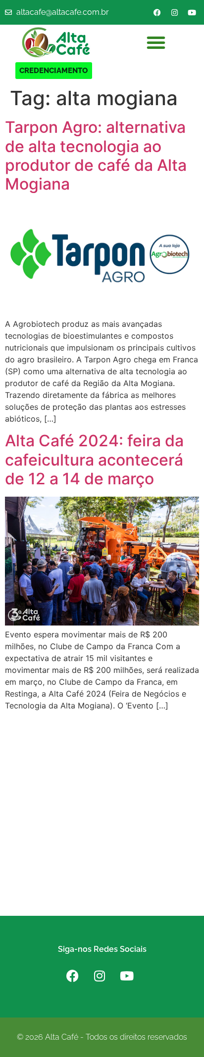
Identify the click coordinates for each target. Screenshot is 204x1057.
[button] (156, 42)
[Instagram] (174, 12)
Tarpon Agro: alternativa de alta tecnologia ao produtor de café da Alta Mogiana (96, 155)
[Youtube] (191, 12)
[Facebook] (157, 12)
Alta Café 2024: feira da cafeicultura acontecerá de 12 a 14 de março (94, 459)
